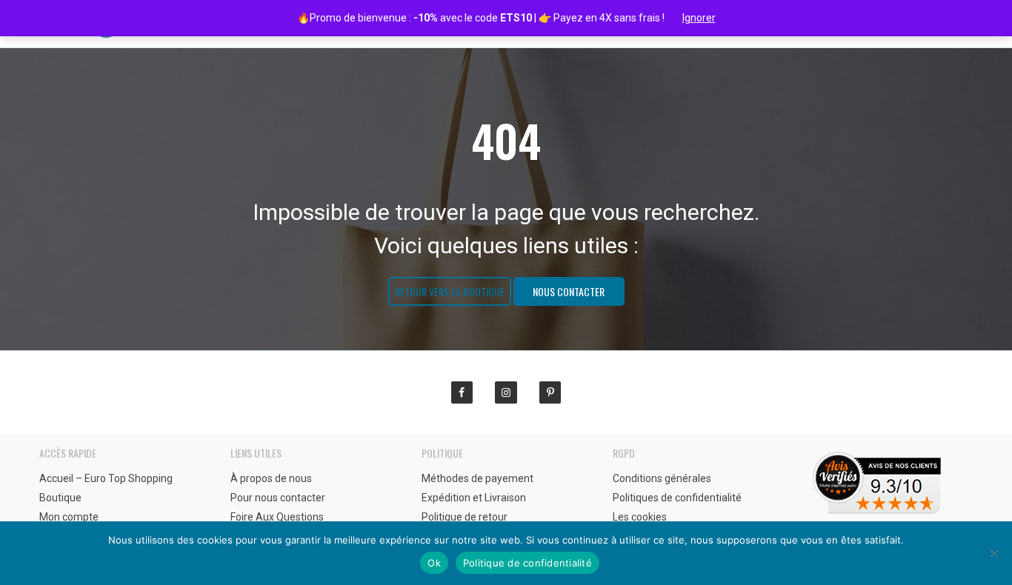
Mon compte (69, 517)
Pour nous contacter (277, 498)
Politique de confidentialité (527, 563)
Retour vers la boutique (450, 291)
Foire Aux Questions (277, 517)
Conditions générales (662, 478)
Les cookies (640, 517)
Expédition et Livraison (474, 498)
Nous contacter (569, 291)
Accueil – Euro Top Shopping (106, 478)
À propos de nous (271, 478)
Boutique (60, 498)
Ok (434, 563)
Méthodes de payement (477, 478)
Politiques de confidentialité (677, 498)
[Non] (993, 553)
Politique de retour (464, 517)
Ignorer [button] (699, 18)
